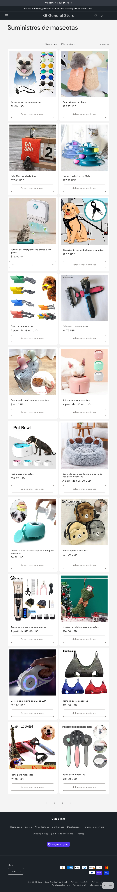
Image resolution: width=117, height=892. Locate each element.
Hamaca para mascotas (75, 701)
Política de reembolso (80, 882)
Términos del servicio (61, 885)
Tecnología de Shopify (59, 882)
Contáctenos (58, 826)
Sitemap (80, 833)
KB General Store (42, 882)
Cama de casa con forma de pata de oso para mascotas (82, 475)
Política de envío (80, 885)
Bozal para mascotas (22, 326)
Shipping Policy (40, 833)
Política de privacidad (100, 882)
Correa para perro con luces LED (28, 701)
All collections (42, 826)
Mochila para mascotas (75, 550)
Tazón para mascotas (22, 474)
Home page (16, 826)
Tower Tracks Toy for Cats (76, 176)
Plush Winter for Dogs (74, 102)
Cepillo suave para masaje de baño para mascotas (32, 551)
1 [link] (46, 803)
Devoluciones (73, 826)
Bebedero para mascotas (76, 400)
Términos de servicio (94, 826)
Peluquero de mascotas (75, 326)
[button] (6, 15)
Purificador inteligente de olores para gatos (31, 251)
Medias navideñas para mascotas (80, 627)
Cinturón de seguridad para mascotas (83, 250)
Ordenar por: (51, 43)
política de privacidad (62, 833)
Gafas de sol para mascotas (26, 102)
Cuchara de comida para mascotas (30, 400)
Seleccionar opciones (32, 114)
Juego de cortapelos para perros (28, 627)
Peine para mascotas (22, 775)
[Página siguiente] (70, 803)
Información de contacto (99, 885)
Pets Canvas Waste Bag (23, 176)
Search (28, 826)
